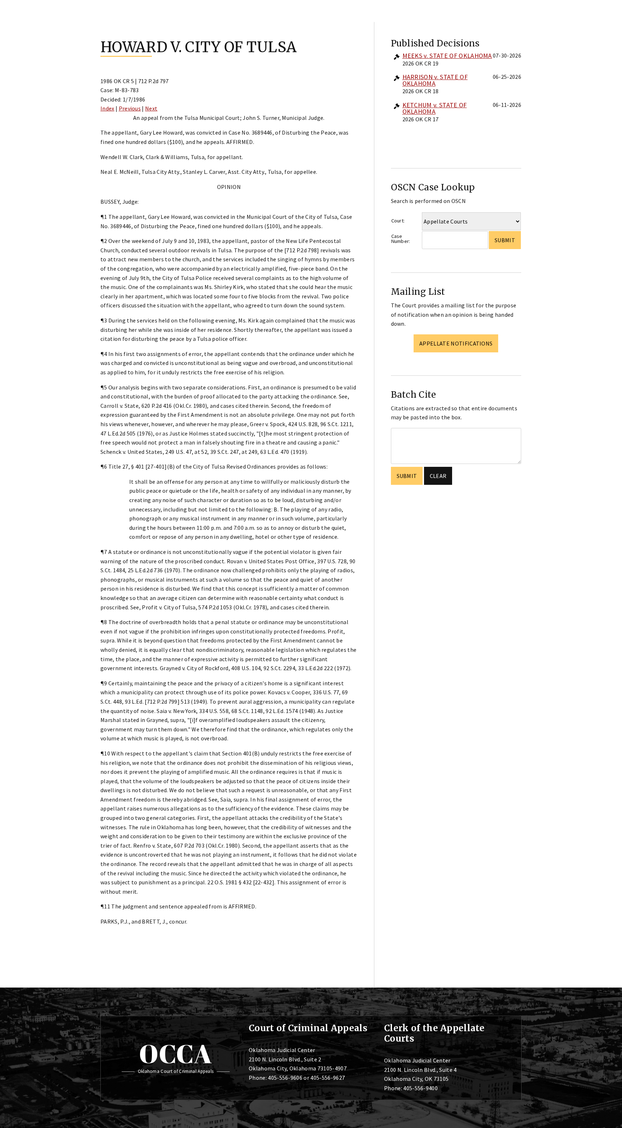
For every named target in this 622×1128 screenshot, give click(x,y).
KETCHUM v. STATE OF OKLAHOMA (434, 108)
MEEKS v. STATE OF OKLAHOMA (447, 55)
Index (107, 108)
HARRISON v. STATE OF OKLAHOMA (435, 80)
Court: (398, 220)
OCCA (175, 1053)
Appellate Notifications (455, 343)
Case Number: (400, 239)
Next (151, 108)
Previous (130, 108)
